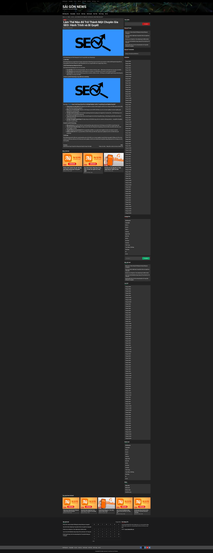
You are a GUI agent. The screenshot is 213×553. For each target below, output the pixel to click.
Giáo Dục (79, 1)
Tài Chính (127, 242)
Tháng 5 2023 (128, 137)
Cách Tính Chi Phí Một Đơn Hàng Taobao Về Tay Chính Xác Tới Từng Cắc (137, 42)
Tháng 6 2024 (128, 108)
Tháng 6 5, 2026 (105, 512)
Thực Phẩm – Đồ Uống (129, 247)
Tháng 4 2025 (128, 89)
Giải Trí (126, 229)
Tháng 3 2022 (128, 160)
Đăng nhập (127, 485)
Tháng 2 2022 (128, 163)
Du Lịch (75, 1)
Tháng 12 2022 (128, 147)
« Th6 (93, 541)
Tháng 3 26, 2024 (70, 27)
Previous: (77, 145)
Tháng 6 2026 (128, 61)
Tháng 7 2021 (128, 171)
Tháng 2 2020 (128, 202)
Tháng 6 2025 (128, 85)
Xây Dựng (127, 249)
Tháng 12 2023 (128, 121)
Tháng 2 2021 (128, 176)
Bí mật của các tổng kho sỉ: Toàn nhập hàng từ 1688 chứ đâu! (137, 39)
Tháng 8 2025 (128, 80)
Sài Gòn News (74, 7)
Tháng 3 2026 (128, 65)
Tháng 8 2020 (128, 189)
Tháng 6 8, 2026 (69, 512)
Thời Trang (94, 1)
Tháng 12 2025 (128, 72)
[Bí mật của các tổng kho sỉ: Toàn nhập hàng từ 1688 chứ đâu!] (114, 159)
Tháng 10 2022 (128, 152)
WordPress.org (128, 492)
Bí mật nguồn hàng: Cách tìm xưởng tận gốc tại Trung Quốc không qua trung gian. (136, 45)
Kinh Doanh (84, 1)
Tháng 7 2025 (128, 82)
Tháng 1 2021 (128, 178)
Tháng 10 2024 (128, 102)
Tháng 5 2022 (128, 156)
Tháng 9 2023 (128, 128)
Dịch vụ (65, 19)
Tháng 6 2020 (128, 193)
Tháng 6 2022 (128, 154)
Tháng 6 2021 (128, 173)
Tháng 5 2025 (128, 87)
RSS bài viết (127, 487)
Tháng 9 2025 (128, 78)
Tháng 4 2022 (128, 158)
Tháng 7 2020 (128, 191)
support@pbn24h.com (129, 529)
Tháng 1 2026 (128, 69)
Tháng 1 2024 (128, 119)
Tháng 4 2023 (128, 139)
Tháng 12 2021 (128, 167)
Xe (125, 251)
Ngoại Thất (127, 233)
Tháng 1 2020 (128, 204)
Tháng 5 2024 (128, 111)
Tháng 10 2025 (128, 76)
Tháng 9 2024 (128, 104)
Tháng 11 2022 (128, 150)
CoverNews (110, 551)
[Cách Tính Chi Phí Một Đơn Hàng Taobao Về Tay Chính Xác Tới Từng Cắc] (124, 503)
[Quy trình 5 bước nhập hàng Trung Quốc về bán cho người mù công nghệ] (93, 159)
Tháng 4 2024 (128, 113)
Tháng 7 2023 (128, 132)
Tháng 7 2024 (128, 106)
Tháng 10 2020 (128, 184)
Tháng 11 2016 (128, 208)
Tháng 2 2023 (128, 143)
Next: (111, 145)
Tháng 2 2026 (128, 67)
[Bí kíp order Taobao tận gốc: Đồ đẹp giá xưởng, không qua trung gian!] (72, 159)
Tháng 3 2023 (128, 141)
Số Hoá (126, 238)
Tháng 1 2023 (128, 145)
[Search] (149, 14)
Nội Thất (89, 1)
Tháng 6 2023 (128, 134)
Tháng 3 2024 (128, 115)
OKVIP (70, 104)
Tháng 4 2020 (128, 197)
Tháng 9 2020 (128, 186)
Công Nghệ (71, 1)
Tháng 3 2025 (128, 91)
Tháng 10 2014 (128, 212)
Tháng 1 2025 (128, 95)
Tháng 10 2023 (128, 126)
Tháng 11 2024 (128, 100)
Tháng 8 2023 (128, 130)
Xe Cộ (98, 1)
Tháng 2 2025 (128, 93)
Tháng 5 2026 (128, 63)
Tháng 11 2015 (128, 210)
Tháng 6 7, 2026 (90, 172)
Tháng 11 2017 (128, 206)
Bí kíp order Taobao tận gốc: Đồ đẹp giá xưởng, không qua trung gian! (136, 33)
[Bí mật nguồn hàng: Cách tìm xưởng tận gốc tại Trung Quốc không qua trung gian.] (142, 503)
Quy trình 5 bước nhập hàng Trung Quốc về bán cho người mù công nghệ (92, 169)
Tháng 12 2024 (128, 98)
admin (65, 27)
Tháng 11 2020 (128, 182)
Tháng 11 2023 (128, 124)
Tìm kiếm (127, 19)
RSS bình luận (127, 489)
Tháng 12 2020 (128, 180)
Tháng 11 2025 (128, 74)
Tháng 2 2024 (128, 117)
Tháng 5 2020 (128, 195)
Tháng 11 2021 (128, 169)
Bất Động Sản (65, 1)
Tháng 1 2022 (128, 165)
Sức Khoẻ (127, 240)
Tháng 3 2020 (128, 199)
